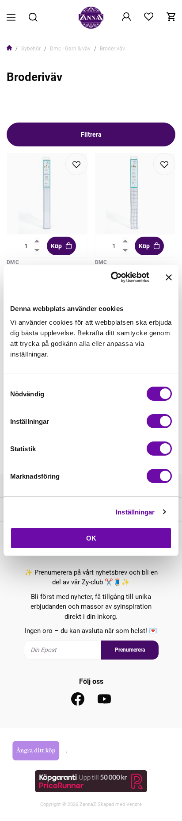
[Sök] (33, 18)
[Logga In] (126, 17)
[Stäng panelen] (169, 277)
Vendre (134, 804)
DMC (13, 262)
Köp (56, 245)
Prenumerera (130, 650)
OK (91, 538)
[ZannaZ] (91, 18)
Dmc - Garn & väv (70, 49)
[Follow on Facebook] (77, 699)
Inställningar (135, 512)
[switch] (159, 421)
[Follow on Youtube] (104, 699)
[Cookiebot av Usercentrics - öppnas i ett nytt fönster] (112, 277)
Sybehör (31, 49)
